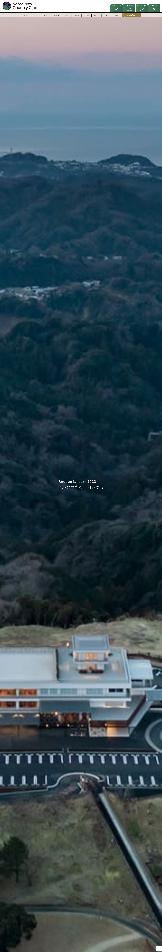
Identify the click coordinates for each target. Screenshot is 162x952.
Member (131, 15)
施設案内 (56, 15)
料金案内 (76, 15)
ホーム (26, 15)
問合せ (117, 15)
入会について (46, 15)
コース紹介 (66, 15)
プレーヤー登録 (141, 6)
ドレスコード (86, 15)
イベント (96, 15)
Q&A (106, 15)
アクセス (154, 6)
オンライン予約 (129, 6)
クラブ (36, 15)
